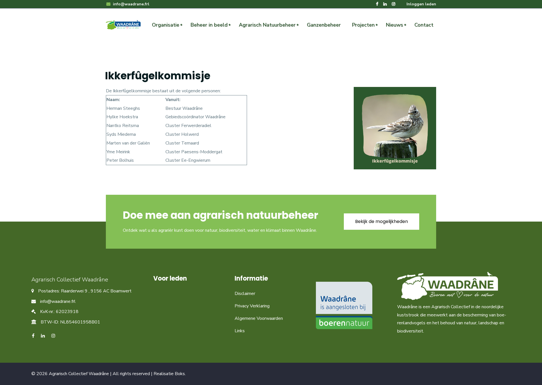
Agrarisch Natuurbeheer (267, 24)
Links (240, 331)
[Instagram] (393, 4)
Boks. (180, 374)
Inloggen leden (421, 4)
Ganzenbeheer (324, 24)
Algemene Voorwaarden (259, 318)
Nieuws (394, 24)
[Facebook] (377, 4)
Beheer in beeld (209, 24)
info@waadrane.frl (130, 4)
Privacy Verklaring (252, 306)
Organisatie (165, 24)
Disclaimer (245, 293)
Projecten (363, 24)
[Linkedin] (385, 4)
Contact (423, 24)
